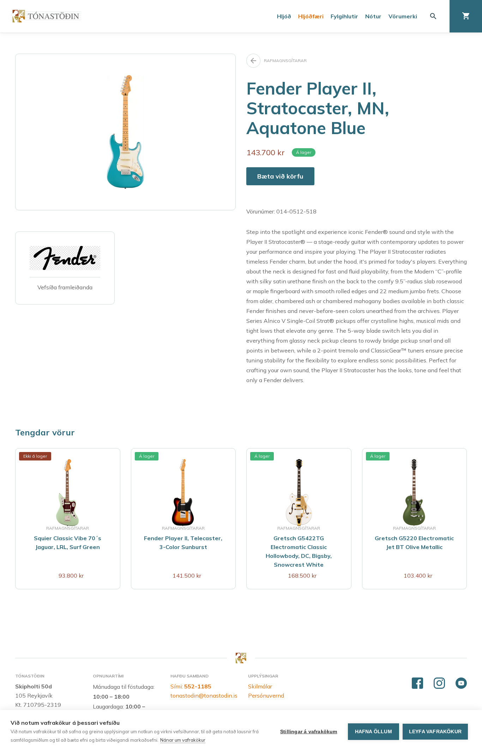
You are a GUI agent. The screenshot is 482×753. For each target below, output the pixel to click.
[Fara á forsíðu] (46, 16)
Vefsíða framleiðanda (64, 287)
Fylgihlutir (344, 16)
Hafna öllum (373, 731)
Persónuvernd (266, 695)
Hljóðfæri (311, 16)
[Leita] (433, 16)
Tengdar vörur (45, 432)
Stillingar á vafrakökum (308, 731)
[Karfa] (466, 16)
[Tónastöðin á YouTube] (461, 683)
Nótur (373, 16)
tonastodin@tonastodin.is (203, 695)
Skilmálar (260, 686)
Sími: (190, 686)
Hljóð (284, 16)
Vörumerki (402, 16)
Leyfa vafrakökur (435, 731)
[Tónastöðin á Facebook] (417, 683)
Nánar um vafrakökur (182, 740)
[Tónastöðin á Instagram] (439, 683)
